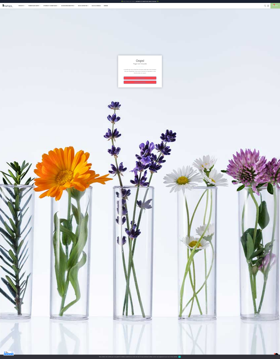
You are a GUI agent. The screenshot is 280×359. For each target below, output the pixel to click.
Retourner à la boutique (140, 82)
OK (179, 356)
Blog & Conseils (96, 5)
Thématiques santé (33, 5)
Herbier (106, 5)
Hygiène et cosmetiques (50, 5)
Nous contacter (82, 5)
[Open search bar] (265, 6)
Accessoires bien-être (67, 5)
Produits (21, 5)
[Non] (278, 357)
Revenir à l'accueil (140, 78)
